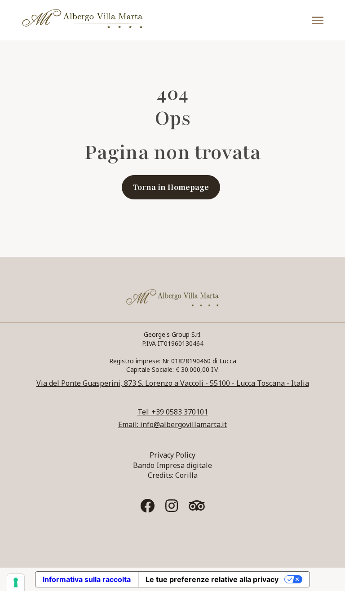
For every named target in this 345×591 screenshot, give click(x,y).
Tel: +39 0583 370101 (172, 412)
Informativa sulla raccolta (87, 579)
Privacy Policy (172, 455)
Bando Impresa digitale (172, 465)
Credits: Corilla (173, 475)
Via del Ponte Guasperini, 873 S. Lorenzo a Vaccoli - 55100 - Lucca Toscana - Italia (172, 383)
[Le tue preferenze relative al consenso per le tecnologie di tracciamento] (15, 582)
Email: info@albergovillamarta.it (172, 424)
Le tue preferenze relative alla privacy (212, 579)
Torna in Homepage (171, 187)
